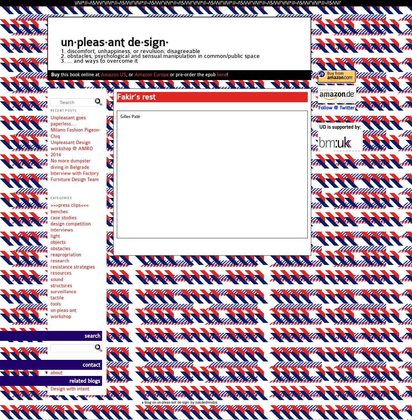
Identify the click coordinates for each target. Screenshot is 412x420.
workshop (61, 316)
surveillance (63, 292)
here (222, 75)
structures (61, 285)
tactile (57, 298)
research (60, 261)
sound (57, 279)
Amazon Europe (152, 75)
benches (59, 212)
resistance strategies (73, 267)
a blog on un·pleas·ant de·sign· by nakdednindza (179, 402)
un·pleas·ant (63, 310)
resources (61, 273)
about (56, 373)
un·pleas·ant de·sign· (115, 42)
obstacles (60, 248)
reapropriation (66, 255)
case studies (64, 218)
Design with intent (70, 389)
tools (56, 304)
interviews (62, 230)
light (55, 236)
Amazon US (113, 75)
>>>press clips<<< (70, 205)
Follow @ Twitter (336, 108)
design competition (71, 224)
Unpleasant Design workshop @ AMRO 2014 (72, 149)
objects (58, 242)
